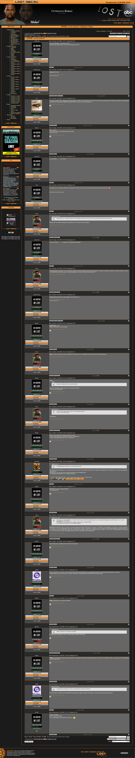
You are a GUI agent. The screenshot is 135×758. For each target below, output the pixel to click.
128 (74, 98)
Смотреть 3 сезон (15, 98)
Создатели (13, 59)
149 (76, 684)
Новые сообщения (101, 31)
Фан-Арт (13, 116)
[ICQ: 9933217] (58, 653)
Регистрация (123, 20)
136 (74, 323)
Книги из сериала (15, 113)
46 (53, 33)
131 (74, 185)
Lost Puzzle (13, 107)
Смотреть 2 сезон (15, 97)
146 (76, 598)
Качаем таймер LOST (54, 75)
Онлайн (9, 94)
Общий (30, 36)
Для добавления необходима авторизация (11, 198)
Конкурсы (13, 38)
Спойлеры (13, 47)
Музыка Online (115, 20)
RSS (128, 31)
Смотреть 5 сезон (15, 100)
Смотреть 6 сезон (15, 101)
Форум (8, 119)
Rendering (37, 34)
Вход (129, 20)
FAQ (12, 45)
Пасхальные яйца (15, 52)
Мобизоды (13, 106)
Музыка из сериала (15, 112)
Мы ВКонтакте (14, 40)
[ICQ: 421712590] (58, 237)
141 (74, 461)
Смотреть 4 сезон (15, 99)
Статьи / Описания (11, 56)
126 (74, 41)
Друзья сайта (14, 36)
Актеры (12, 58)
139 (74, 406)
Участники (109, 31)
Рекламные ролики (15, 105)
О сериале (13, 32)
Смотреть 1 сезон (15, 96)
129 (74, 127)
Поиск (124, 31)
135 (74, 294)
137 (74, 351)
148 (76, 655)
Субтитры (13, 91)
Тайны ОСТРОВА (37, 36)
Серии (12, 54)
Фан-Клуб (13, 117)
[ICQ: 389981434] (55, 734)
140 (74, 432)
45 (51, 33)
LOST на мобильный (14, 34)
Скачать (9, 75)
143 (74, 515)
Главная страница (106, 20)
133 (74, 239)
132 (74, 213)
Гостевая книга (14, 39)
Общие (12, 55)
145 (76, 569)
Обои (12, 109)
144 (74, 541)
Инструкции (14, 93)
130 (74, 156)
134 (74, 268)
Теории (12, 49)
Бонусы (13, 92)
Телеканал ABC (14, 103)
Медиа (8, 104)
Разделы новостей (11, 46)
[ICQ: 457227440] (55, 153)
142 (74, 486)
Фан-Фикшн (14, 118)
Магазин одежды (15, 35)
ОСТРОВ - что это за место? (48, 36)
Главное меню (10, 29)
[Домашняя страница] (55, 95)
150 (76, 712)
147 (76, 626)
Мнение (13, 53)
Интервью (13, 51)
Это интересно (14, 60)
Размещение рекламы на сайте (15, 43)
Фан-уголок (9, 114)
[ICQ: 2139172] (55, 125)
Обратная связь (15, 41)
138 (74, 378)
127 (74, 69)
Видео (12, 48)
